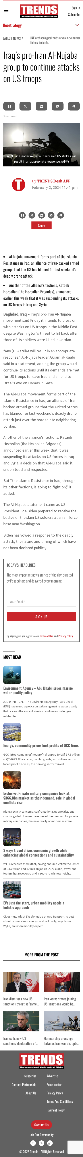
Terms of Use (46, 636)
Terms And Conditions (60, 1101)
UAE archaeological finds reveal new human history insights (54, 40)
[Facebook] (9, 106)
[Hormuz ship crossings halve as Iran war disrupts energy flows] (62, 1021)
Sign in (76, 7)
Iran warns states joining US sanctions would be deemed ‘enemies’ (60, 1004)
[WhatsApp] (57, 106)
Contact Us (41, 1124)
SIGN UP (41, 616)
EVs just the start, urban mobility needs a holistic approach (33, 905)
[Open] (6, 11)
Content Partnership (24, 1084)
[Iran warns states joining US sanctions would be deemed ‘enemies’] (62, 982)
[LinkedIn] (41, 106)
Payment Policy (56, 1110)
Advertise (52, 1076)
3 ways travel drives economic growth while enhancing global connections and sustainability (38, 852)
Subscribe (74, 14)
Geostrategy (12, 25)
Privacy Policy (65, 636)
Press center (54, 1084)
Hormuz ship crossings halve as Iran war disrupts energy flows (60, 1043)
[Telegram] (74, 106)
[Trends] (39, 11)
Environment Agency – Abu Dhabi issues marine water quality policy (38, 690)
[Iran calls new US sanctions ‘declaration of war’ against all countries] (21, 1021)
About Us (30, 1093)
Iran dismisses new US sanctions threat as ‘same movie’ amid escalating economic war (20, 1006)
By (51, 181)
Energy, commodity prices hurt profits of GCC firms (41, 745)
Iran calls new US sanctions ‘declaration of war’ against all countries (19, 1043)
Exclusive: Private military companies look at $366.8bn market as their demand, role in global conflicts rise (39, 797)
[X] (25, 106)
